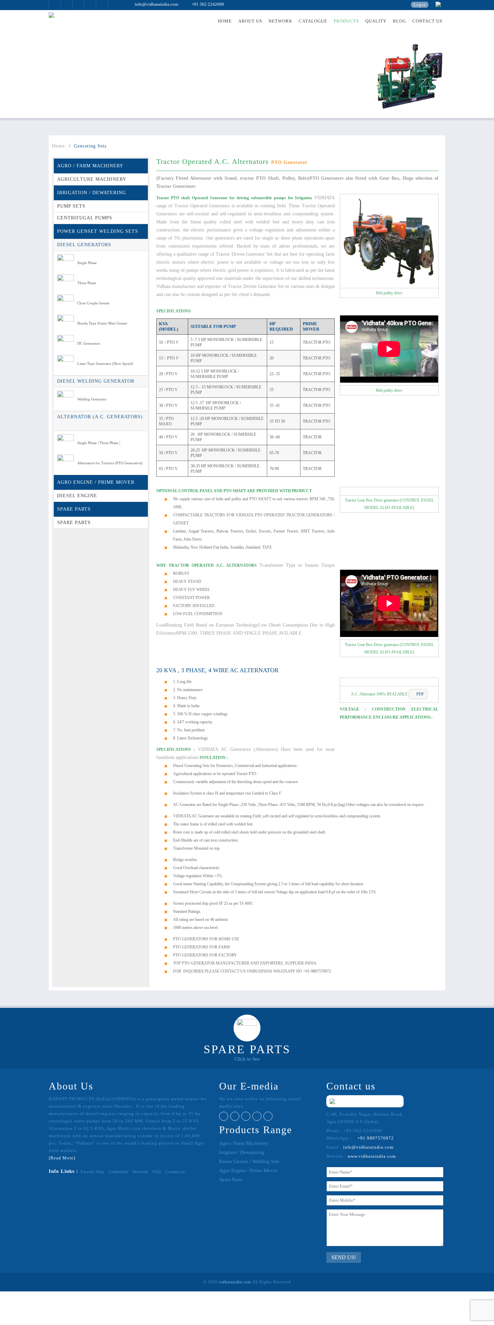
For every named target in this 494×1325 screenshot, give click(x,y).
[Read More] (62, 1157)
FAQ (157, 1171)
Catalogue (313, 21)
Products (346, 21)
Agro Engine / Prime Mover (248, 1170)
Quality (375, 21)
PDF (418, 694)
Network (280, 21)
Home (225, 21)
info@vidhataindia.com (153, 4)
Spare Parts (230, 1179)
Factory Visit (92, 1171)
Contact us (427, 21)
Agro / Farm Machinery (244, 1143)
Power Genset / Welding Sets (249, 1161)
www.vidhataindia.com (371, 1156)
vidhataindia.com (235, 1282)
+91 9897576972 (373, 1138)
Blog (399, 21)
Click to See (247, 1059)
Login (419, 4)
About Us (250, 21)
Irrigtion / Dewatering (241, 1152)
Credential (118, 1171)
